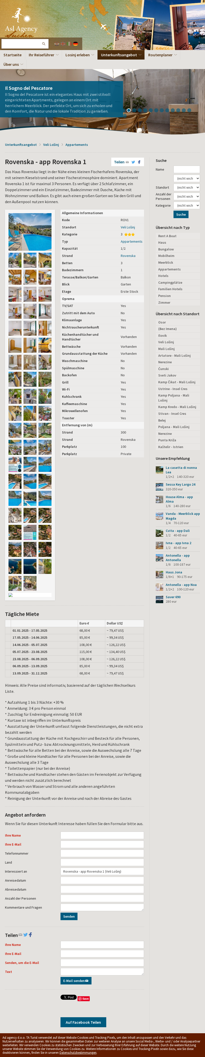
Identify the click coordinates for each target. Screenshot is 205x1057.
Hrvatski (56, 44)
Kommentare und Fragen (23, 907)
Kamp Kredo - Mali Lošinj (177, 407)
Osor (162, 322)
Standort (162, 187)
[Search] (43, 44)
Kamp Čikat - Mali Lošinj (177, 382)
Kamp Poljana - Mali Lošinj (173, 398)
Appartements (77, 144)
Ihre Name (13, 835)
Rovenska (128, 255)
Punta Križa (167, 440)
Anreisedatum (15, 880)
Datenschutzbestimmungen (78, 1052)
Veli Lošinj (51, 144)
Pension (164, 295)
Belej (162, 420)
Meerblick (165, 262)
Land (8, 862)
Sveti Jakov (167, 375)
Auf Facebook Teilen (83, 1022)
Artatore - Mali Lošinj (174, 355)
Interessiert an (16, 871)
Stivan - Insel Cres (172, 413)
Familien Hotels (170, 289)
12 (185, 110)
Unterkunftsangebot (119, 54)
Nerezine (165, 362)
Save (85, 998)
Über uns (11, 64)
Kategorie (163, 205)
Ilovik (162, 335)
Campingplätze (170, 282)
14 (126, 116)
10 (174, 110)
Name (160, 169)
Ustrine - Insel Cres (173, 389)
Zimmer (164, 302)
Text (8, 971)
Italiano (69, 44)
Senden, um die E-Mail (22, 962)
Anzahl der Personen (20, 898)
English (63, 44)
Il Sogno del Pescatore (28, 88)
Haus (162, 242)
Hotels (163, 275)
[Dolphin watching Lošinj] (15, 464)
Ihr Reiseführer (41, 54)
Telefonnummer (16, 853)
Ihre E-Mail (13, 844)
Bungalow (166, 249)
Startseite (13, 54)
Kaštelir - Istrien (170, 447)
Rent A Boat (167, 236)
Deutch (75, 44)
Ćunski (163, 369)
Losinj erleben (78, 54)
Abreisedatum (15, 889)
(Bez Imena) (167, 328)
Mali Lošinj (166, 348)
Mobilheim (166, 255)
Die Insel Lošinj (21, 20)
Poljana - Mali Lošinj (174, 427)
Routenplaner (160, 54)
